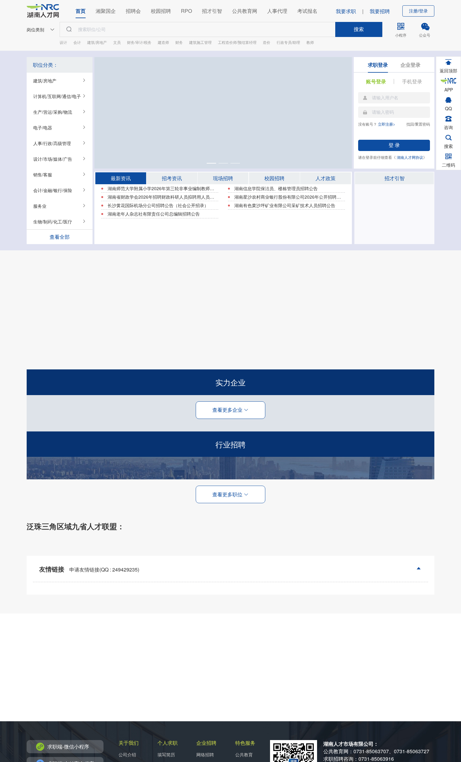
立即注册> (386, 124)
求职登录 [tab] (378, 64)
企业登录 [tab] (410, 64)
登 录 (394, 145)
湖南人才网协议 (410, 157)
